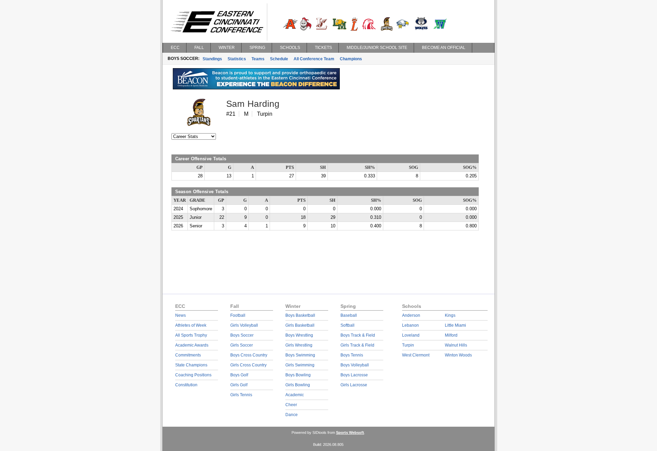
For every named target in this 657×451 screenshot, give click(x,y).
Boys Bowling (298, 375)
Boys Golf (239, 375)
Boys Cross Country (248, 355)
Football (237, 315)
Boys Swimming (300, 355)
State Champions (191, 365)
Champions (351, 59)
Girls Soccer (241, 345)
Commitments (188, 355)
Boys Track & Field (357, 335)
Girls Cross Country (248, 365)
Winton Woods (458, 355)
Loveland (411, 335)
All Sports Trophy (191, 335)
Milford (451, 335)
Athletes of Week (190, 325)
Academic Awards (191, 345)
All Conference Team (314, 59)
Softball (347, 325)
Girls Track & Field (357, 345)
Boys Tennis (351, 355)
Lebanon (410, 325)
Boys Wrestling (299, 335)
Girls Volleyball (244, 325)
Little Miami (455, 325)
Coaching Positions (193, 375)
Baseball (348, 315)
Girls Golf (238, 385)
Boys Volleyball (354, 365)
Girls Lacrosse (353, 385)
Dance (291, 414)
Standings (212, 59)
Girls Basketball (299, 325)
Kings (450, 315)
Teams (258, 59)
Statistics (237, 59)
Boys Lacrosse (354, 375)
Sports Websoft (350, 432)
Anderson (411, 315)
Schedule (279, 59)
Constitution (186, 385)
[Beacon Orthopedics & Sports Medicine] (256, 87)
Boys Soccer (242, 335)
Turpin (408, 345)
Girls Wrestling (298, 345)
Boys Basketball (300, 315)
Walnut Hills (456, 345)
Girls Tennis (241, 394)
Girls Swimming (299, 365)
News (180, 315)
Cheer (291, 404)
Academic (294, 394)
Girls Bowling (297, 385)
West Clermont (415, 355)
